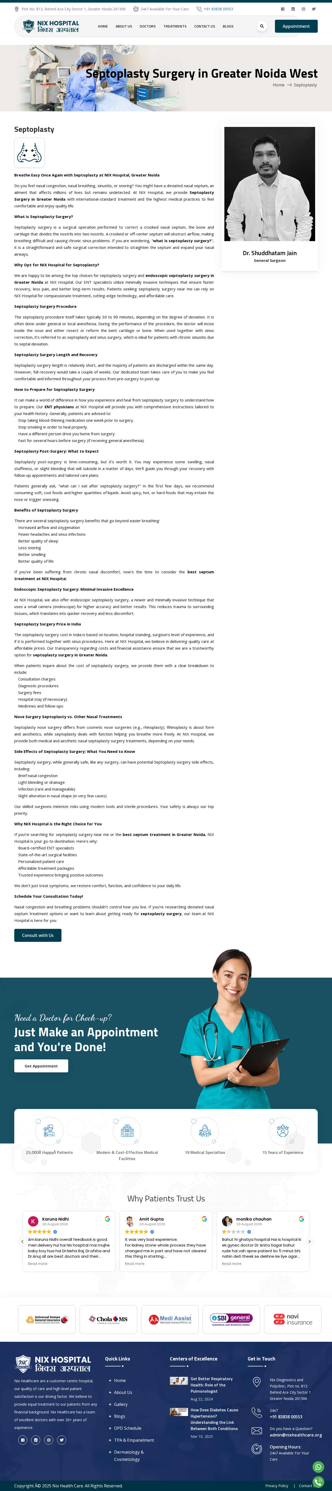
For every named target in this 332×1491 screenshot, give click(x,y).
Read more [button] (37, 1264)
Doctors (148, 26)
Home (103, 26)
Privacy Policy (276, 1485)
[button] (309, 1241)
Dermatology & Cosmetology (129, 1455)
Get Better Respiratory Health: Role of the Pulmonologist (212, 1385)
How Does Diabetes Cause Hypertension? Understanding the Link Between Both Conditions (214, 1419)
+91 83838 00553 (218, 8)
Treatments (174, 26)
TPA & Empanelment (134, 1440)
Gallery (121, 1404)
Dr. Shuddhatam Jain (270, 252)
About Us (124, 26)
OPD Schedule (127, 1428)
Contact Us (204, 26)
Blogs (228, 26)
